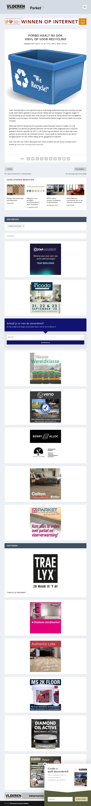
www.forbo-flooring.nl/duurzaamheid (30, 144)
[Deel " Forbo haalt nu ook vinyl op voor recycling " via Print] (68, 158)
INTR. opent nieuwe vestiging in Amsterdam (53, 200)
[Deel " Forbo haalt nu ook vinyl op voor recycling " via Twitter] (33, 158)
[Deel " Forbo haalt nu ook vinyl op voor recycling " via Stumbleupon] (59, 158)
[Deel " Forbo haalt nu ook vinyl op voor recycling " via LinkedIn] (50, 158)
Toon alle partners (16, 592)
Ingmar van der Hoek (42, 44)
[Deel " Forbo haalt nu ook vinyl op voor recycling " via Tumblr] (42, 158)
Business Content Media (19, 803)
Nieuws (64, 44)
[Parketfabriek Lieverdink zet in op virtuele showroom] (75, 189)
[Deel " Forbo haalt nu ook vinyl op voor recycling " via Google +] (37, 158)
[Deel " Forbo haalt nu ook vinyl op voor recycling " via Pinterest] (46, 158)
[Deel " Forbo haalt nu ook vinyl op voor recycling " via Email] (64, 158)
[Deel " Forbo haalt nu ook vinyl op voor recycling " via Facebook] (28, 158)
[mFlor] (45, 570)
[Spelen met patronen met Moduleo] (16, 189)
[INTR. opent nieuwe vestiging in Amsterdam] (55, 189)
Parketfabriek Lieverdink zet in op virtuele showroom (75, 200)
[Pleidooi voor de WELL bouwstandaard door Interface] (36, 189)
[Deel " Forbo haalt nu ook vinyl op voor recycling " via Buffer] (55, 158)
